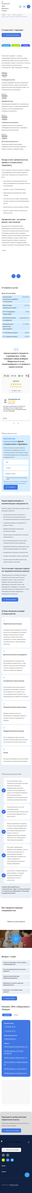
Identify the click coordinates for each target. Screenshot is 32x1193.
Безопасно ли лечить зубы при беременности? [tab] (13, 984)
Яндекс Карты (8, 418)
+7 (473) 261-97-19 (9, 1031)
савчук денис (12, 399)
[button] (14, 423)
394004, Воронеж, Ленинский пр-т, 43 (15, 1058)
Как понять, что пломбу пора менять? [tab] (12, 991)
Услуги (9, 15)
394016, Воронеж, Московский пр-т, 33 (16, 1046)
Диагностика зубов (17, 15)
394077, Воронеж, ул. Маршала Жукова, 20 (16, 1063)
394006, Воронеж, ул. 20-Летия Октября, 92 (13, 1052)
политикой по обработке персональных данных (15, 483)
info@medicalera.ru (10, 1039)
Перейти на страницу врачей (16, 921)
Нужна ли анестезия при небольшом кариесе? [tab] (11, 977)
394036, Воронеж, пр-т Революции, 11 (15, 1073)
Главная (3, 15)
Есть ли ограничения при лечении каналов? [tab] (14, 970)
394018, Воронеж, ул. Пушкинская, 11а (15, 1069)
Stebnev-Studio (14, 1185)
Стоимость (16, 45)
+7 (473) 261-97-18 (9, 1027)
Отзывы (26, 45)
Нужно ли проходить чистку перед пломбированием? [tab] (14, 963)
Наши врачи (6, 45)
